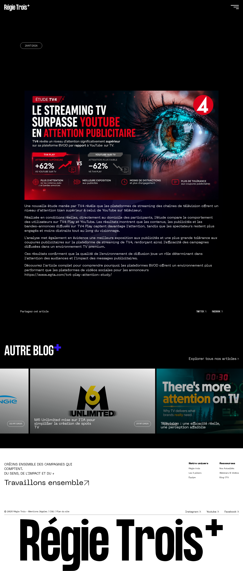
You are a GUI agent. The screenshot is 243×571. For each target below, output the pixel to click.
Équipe (192, 478)
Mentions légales (37, 512)
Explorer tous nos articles (212, 359)
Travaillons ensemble (44, 483)
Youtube (211, 512)
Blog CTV (224, 478)
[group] (175, 401)
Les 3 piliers (195, 473)
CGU (52, 512)
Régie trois (194, 469)
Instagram (191, 512)
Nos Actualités (227, 469)
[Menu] (234, 7)
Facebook (230, 512)
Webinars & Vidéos (229, 473)
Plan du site (63, 512)
